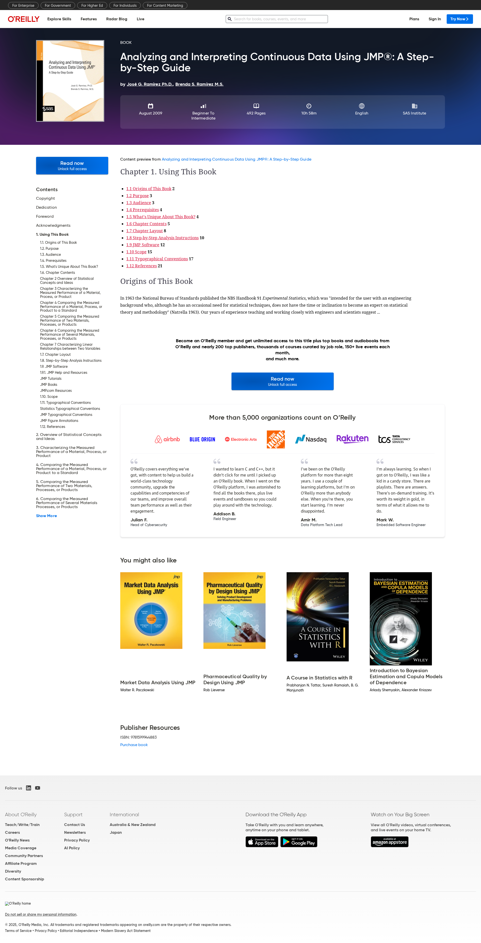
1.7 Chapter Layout (144, 230)
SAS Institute (414, 113)
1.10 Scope (136, 252)
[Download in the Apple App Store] (262, 846)
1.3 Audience (138, 202)
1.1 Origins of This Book (148, 188)
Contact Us (74, 824)
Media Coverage (20, 848)
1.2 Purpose (137, 195)
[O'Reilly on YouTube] (37, 787)
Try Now (457, 19)
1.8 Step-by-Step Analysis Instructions (162, 238)
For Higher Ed (92, 5)
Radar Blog (116, 19)
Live (140, 19)
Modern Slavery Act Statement (126, 930)
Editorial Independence (79, 930)
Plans (414, 19)
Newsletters (75, 832)
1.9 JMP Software (142, 245)
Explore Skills (59, 19)
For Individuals (125, 5)
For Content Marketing (165, 5)
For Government (58, 5)
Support (73, 814)
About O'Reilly (21, 814)
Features (89, 19)
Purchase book (134, 744)
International (124, 814)
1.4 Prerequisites (142, 209)
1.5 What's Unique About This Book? (160, 216)
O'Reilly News (17, 840)
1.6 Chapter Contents (146, 223)
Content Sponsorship (24, 879)
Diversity (13, 871)
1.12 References (141, 266)
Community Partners (24, 855)
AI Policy (72, 848)
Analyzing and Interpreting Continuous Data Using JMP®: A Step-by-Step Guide (236, 159)
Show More (46, 516)
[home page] (24, 19)
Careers (12, 832)
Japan (116, 832)
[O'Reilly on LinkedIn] (28, 787)
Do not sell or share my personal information (40, 914)
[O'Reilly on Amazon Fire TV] (390, 846)
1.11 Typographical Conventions (157, 259)
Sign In (435, 19)
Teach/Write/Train (22, 824)
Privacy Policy (77, 840)
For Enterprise (23, 5)
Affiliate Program (21, 863)
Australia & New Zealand (133, 824)
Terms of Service (18, 930)
